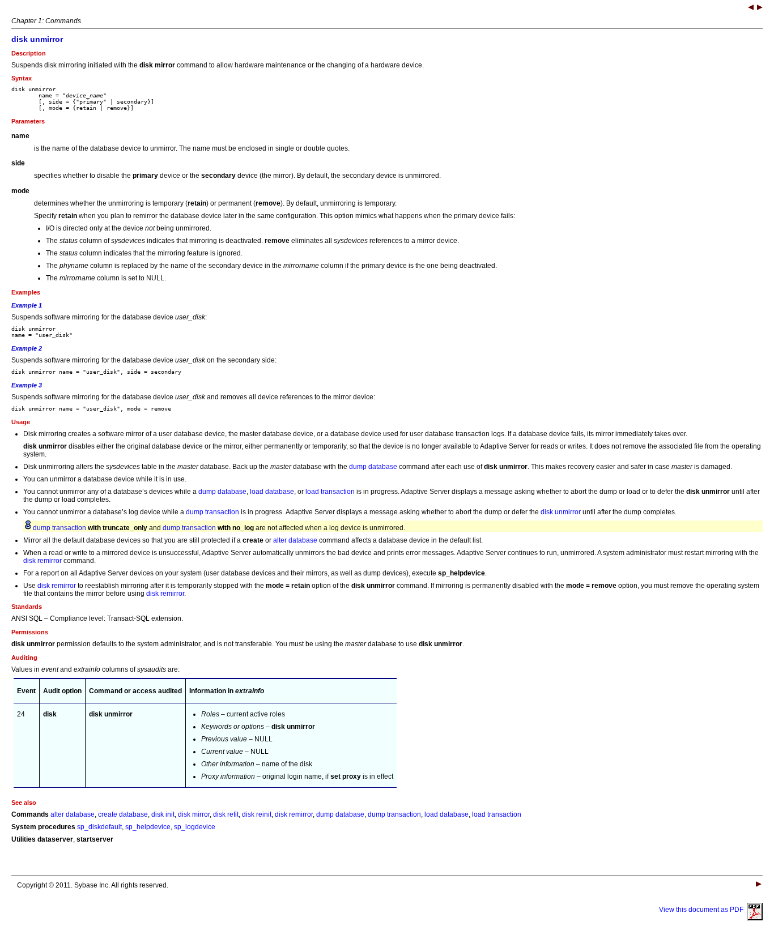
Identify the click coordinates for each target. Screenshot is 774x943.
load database (272, 492)
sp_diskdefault (99, 827)
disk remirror (42, 561)
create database (123, 814)
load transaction (330, 492)
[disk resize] (751, 8)
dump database (373, 467)
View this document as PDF (703, 910)
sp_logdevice (194, 827)
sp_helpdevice (148, 827)
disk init (163, 814)
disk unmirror (561, 512)
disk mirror (194, 814)
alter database (295, 540)
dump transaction (212, 512)
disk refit (226, 814)
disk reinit (256, 814)
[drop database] (760, 8)
